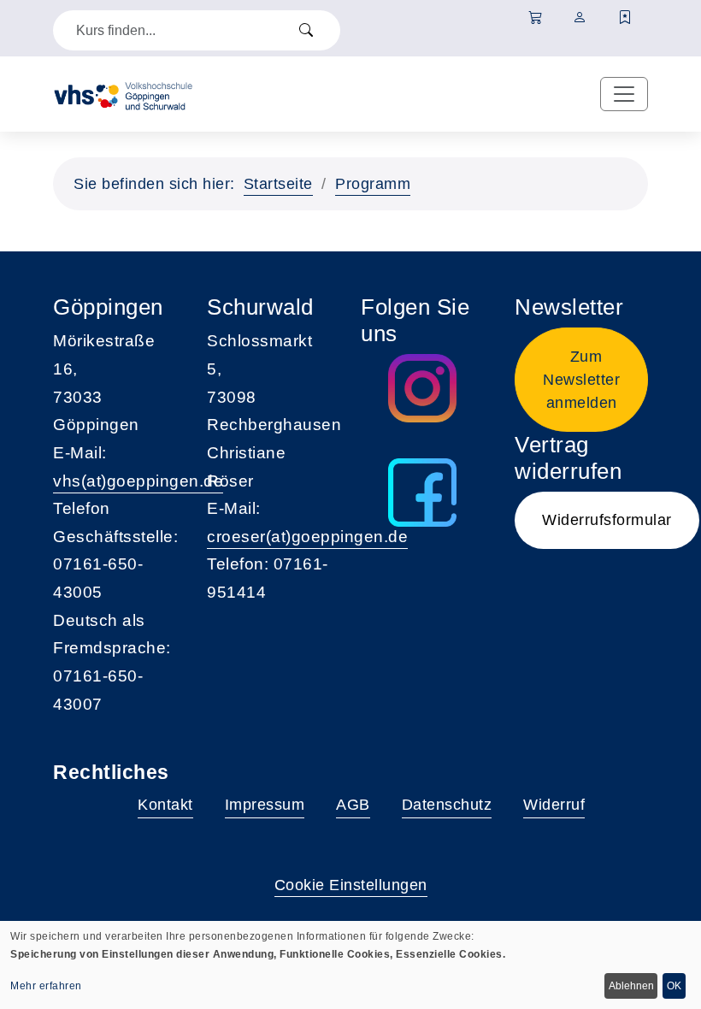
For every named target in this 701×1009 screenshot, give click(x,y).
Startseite (278, 183)
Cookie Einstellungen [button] (350, 885)
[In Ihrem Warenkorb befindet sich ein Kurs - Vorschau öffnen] (535, 18)
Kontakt (165, 804)
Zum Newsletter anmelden (581, 379)
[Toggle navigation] (624, 94)
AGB (353, 804)
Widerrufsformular (607, 519)
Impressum (265, 804)
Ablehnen (631, 986)
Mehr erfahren (46, 986)
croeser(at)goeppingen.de (307, 537)
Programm (372, 183)
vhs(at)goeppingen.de (138, 481)
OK (674, 986)
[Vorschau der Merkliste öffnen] (625, 18)
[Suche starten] (306, 30)
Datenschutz (447, 804)
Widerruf (554, 804)
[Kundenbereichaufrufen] (580, 18)
